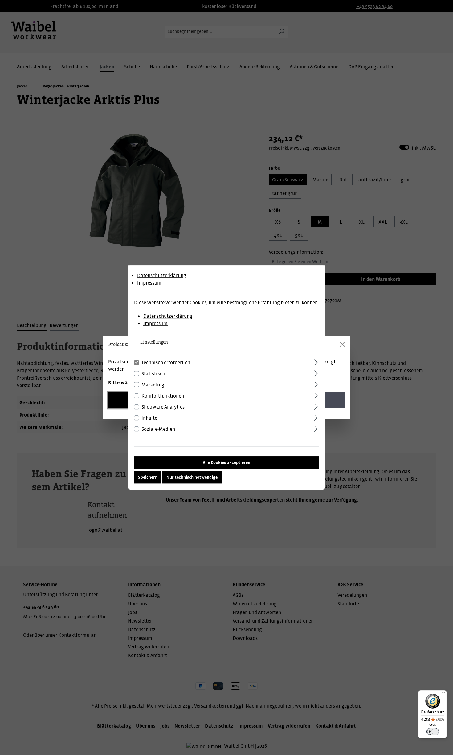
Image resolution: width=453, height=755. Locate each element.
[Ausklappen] (316, 361)
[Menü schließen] (342, 344)
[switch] (432, 731)
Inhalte (149, 418)
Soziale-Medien (158, 429)
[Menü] (443, 694)
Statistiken (153, 373)
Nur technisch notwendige (192, 477)
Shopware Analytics (163, 407)
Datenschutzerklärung (161, 275)
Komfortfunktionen (162, 395)
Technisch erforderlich (165, 362)
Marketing (152, 384)
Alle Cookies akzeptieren (226, 462)
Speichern (147, 477)
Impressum (149, 282)
